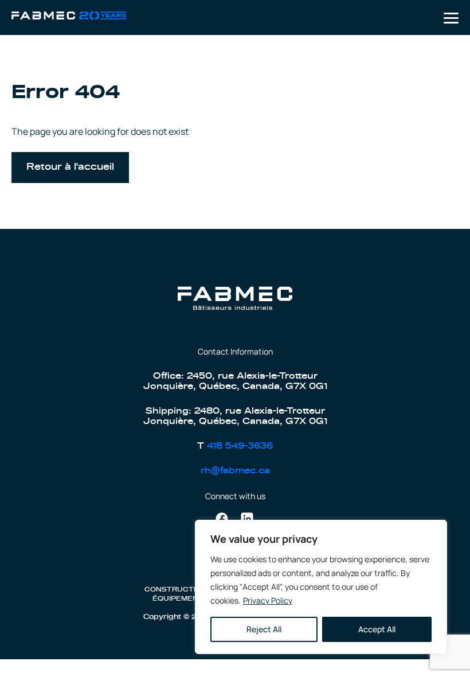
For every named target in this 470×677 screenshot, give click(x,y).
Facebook (222, 519)
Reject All (263, 629)
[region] (321, 587)
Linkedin (247, 519)
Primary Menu (451, 18)
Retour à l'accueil (70, 167)
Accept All (376, 629)
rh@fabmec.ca (235, 470)
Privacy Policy (267, 600)
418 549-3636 (240, 446)
